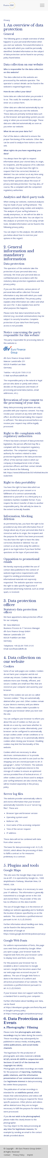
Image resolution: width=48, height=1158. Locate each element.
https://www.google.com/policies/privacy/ (24, 1013)
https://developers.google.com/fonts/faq (24, 1007)
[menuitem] (40, 5)
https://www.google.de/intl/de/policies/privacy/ (25, 933)
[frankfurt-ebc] (20, 5)
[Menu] (40, 5)
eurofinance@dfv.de (19, 375)
